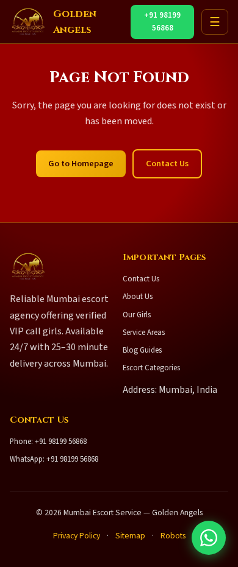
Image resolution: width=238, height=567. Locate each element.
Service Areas (144, 332)
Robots (173, 535)
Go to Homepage (81, 163)
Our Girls (137, 314)
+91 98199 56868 (162, 21)
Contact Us (167, 163)
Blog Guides (142, 350)
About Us (138, 296)
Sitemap (130, 535)
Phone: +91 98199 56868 (48, 441)
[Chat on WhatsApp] (209, 538)
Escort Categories (151, 367)
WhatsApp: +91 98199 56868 (54, 459)
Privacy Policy (76, 535)
